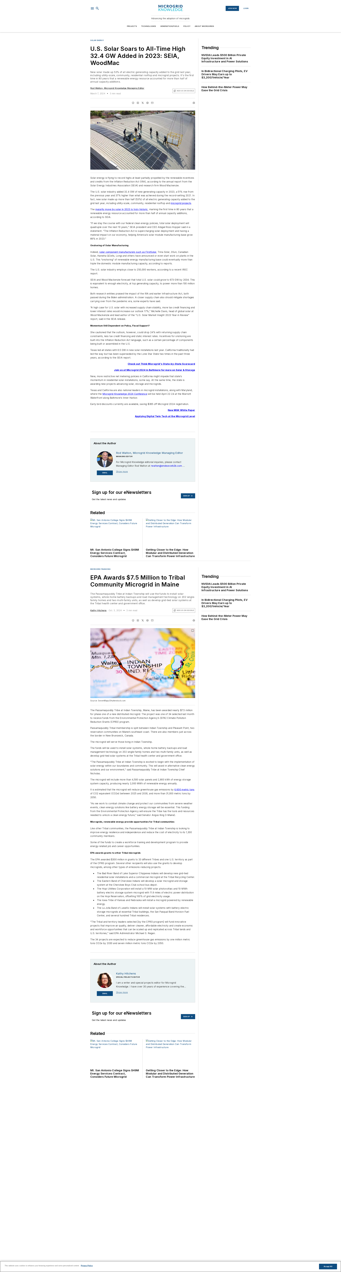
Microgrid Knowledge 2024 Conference (124, 393)
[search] (97, 8)
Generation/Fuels (169, 26)
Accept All (328, 1266)
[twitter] (142, 102)
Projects (132, 26)
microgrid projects (181, 203)
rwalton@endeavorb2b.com (166, 465)
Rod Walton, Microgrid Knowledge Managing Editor (117, 88)
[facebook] (133, 102)
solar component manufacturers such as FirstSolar (127, 252)
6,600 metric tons (184, 789)
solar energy (97, 40)
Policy (186, 26)
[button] (92, 8)
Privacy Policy (87, 1266)
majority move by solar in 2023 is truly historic (121, 209)
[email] (152, 102)
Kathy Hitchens (98, 610)
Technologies (148, 26)
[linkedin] (138, 102)
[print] (193, 102)
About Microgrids (204, 26)
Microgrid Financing (100, 569)
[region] (170, 1266)
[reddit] (147, 102)
